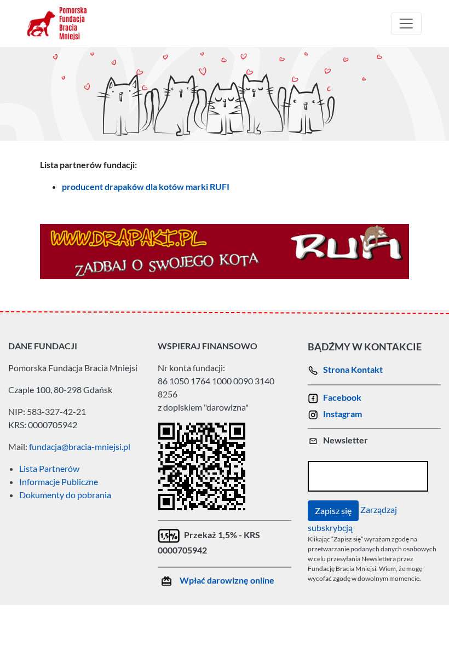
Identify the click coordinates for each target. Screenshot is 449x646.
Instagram (342, 413)
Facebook (342, 397)
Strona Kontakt (353, 369)
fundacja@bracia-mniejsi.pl (79, 446)
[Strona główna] (61, 23)
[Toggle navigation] (406, 23)
